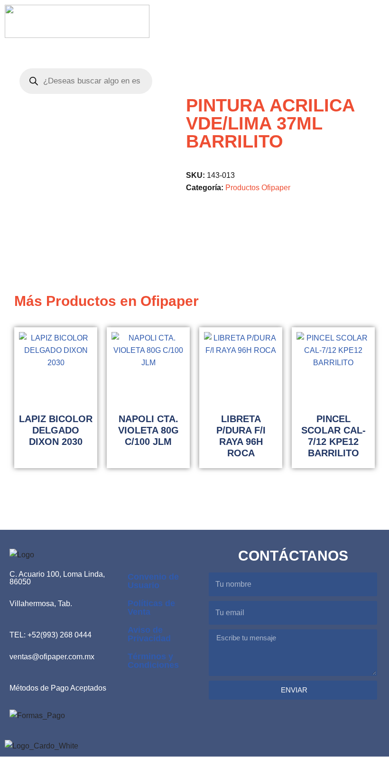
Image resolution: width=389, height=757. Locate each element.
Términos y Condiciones (153, 661)
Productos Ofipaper (257, 187)
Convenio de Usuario (153, 581)
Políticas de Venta (151, 608)
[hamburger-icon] (316, 23)
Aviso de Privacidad (149, 634)
